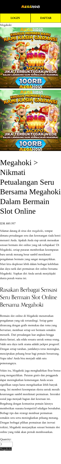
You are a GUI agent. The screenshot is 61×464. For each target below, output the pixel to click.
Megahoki (6, 25)
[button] (6, 448)
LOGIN (15, 18)
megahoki (37, 231)
